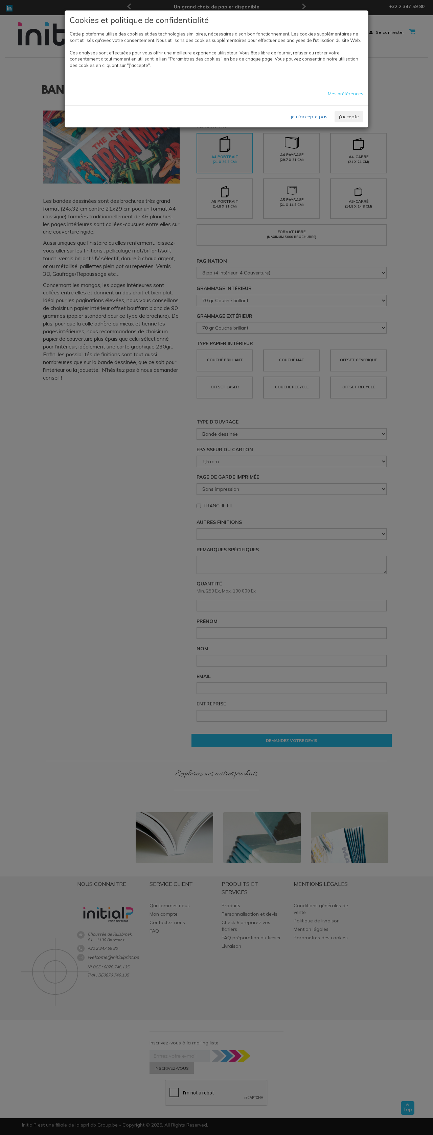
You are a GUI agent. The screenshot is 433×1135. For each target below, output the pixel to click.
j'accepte (349, 117)
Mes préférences (345, 93)
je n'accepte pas (309, 117)
